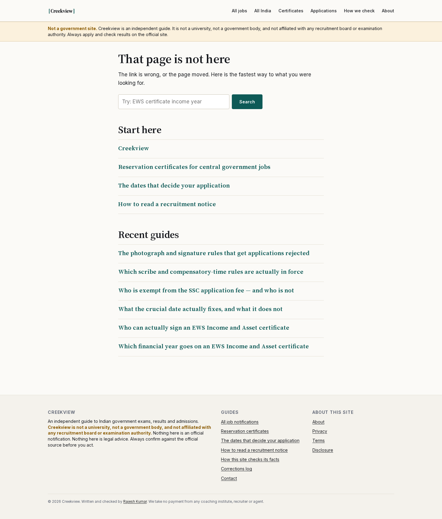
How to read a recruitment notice (167, 204)
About (388, 10)
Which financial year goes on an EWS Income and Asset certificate (213, 346)
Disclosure (322, 450)
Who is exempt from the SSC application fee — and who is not (206, 290)
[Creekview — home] (67, 10)
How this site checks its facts (250, 459)
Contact (229, 478)
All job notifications (240, 421)
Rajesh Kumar (135, 501)
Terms (318, 440)
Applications (324, 10)
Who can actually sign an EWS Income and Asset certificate (203, 327)
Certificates (290, 10)
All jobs (239, 10)
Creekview (133, 148)
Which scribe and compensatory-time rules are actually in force (210, 271)
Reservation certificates (245, 431)
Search (247, 101)
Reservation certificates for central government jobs (194, 167)
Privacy (319, 431)
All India (262, 10)
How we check (359, 10)
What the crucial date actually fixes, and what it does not (200, 309)
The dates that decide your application (174, 185)
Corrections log (236, 468)
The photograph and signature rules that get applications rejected (213, 253)
